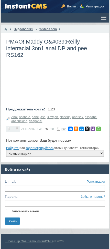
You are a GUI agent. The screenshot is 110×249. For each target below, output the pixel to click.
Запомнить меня (25, 211)
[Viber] (93, 129)
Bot (63, 128)
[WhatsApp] (98, 129)
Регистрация (96, 181)
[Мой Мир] (81, 129)
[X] (87, 129)
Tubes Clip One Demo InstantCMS (29, 241)
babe (35, 117)
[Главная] (6, 29)
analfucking (19, 121)
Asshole (24, 117)
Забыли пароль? (93, 197)
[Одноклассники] (76, 129)
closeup (65, 117)
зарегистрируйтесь (39, 148)
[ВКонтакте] (70, 129)
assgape (91, 117)
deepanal (35, 121)
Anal (14, 117)
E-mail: (10, 181)
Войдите (12, 148)
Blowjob (52, 117)
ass (42, 117)
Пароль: (11, 196)
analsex (77, 117)
